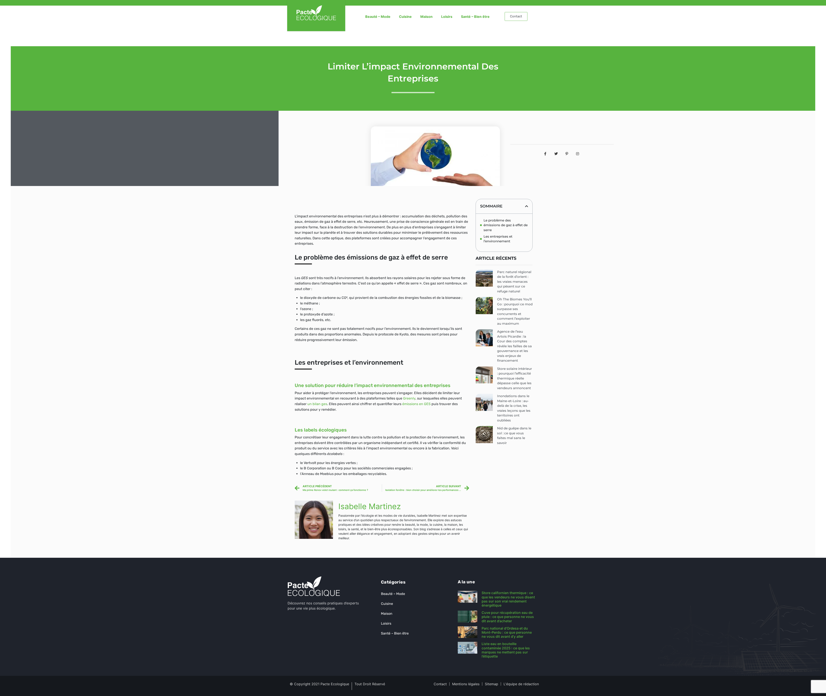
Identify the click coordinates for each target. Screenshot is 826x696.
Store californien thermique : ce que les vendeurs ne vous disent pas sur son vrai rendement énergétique (508, 599)
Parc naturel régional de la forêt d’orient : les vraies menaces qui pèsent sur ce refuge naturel (514, 281)
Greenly (409, 398)
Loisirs (446, 16)
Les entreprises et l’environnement (498, 238)
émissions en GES (416, 404)
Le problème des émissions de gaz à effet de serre (506, 225)
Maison (426, 16)
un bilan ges (317, 404)
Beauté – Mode (377, 16)
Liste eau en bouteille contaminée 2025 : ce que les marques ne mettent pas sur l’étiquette (506, 650)
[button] (526, 206)
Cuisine (405, 16)
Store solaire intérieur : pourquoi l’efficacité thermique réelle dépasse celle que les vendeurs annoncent (514, 378)
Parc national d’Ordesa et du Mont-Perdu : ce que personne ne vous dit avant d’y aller (507, 632)
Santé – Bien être (475, 16)
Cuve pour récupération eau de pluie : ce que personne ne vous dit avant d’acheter (508, 616)
